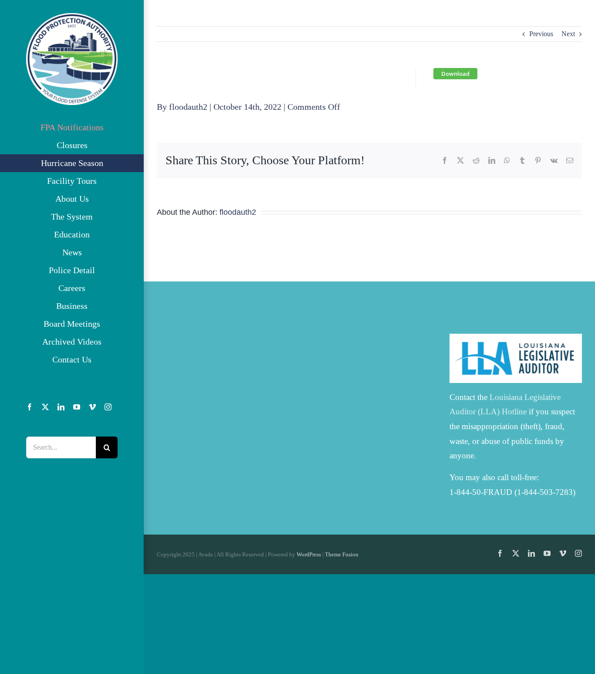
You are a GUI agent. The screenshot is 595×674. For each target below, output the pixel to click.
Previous (541, 33)
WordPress (309, 554)
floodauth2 (188, 107)
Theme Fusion (341, 554)
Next (568, 33)
